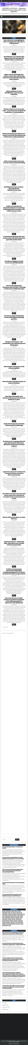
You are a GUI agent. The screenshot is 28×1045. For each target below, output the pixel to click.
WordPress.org (5, 1009)
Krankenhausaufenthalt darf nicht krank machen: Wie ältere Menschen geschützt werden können (14, 238)
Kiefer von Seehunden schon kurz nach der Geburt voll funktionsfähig (14, 162)
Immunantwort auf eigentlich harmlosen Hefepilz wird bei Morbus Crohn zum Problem (13, 858)
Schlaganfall (20, 922)
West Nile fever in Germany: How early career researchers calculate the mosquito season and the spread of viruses (13, 496)
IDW (3, 917)
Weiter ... (14, 54)
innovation (13, 917)
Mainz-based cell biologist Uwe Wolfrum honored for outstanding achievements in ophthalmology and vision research (14, 77)
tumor (22, 924)
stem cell (4, 924)
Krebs (21, 917)
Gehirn (15, 916)
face (23, 914)
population (20, 920)
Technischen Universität (11, 924)
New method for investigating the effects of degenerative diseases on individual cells (14, 41)
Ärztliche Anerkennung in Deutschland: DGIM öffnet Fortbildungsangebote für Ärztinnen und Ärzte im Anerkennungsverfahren (14, 571)
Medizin (13, 919)
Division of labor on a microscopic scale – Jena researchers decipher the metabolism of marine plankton (14, 110)
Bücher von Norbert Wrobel (8, 633)
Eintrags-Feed (5, 1004)
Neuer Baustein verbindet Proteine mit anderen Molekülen (14, 382)
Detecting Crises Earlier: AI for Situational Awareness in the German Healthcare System (14, 397)
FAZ (3, 916)
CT (11, 913)
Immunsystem (7, 917)
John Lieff (17, 917)
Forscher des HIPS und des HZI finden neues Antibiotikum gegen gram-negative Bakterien (13, 944)
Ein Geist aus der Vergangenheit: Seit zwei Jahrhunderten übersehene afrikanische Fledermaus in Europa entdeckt (14, 443)
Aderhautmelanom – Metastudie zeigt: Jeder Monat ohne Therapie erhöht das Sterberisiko (14, 543)
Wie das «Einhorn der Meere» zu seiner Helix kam (14, 518)
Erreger (9, 914)
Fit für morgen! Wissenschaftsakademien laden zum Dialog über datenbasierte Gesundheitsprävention (12, 871)
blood (12, 911)
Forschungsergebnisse (9, 916)
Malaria (9, 919)
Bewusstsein (8, 911)
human (21, 916)
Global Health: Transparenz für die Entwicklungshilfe (14, 367)
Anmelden (4, 1002)
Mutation (11, 920)
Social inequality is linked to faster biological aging (13, 883)
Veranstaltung (5, 925)
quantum (8, 922)
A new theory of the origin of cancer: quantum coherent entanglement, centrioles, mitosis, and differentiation (13, 987)
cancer (19, 911)
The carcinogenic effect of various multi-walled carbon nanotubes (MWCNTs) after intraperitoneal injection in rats (12, 959)
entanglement (5, 914)
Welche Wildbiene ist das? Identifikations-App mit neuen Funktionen (14, 92)
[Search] (26, 16)
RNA (16, 922)
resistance (12, 922)
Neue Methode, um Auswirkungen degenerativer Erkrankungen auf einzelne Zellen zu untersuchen (14, 58)
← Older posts (5, 627)
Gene (18, 916)
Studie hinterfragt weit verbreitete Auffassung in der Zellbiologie (14, 424)
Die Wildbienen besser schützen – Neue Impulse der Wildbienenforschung (14, 188)
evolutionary (19, 914)
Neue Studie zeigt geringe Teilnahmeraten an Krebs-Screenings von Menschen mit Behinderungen (14, 287)
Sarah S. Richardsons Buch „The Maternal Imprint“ (12, 847)
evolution (14, 914)
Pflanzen (15, 920)
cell (9, 913)
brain (16, 911)
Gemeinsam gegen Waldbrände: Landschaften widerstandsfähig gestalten (14, 317)
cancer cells (5, 913)
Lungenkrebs (5, 919)
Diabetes (18, 913)
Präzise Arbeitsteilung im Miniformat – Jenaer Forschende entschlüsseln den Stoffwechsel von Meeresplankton (14, 135)
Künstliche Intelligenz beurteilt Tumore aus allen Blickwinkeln (14, 262)
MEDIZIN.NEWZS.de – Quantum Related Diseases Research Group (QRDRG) (14, 9)
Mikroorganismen (6, 920)
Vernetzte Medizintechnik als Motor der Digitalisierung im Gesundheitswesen (12, 895)
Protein (4, 922)
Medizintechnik (18, 919)
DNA (21, 913)
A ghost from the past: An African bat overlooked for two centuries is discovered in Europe (14, 473)
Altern (4, 911)
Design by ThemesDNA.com (14, 1043)
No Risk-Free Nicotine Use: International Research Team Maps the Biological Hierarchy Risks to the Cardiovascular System (14, 208)
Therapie (18, 924)
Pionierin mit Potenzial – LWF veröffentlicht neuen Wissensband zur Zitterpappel (14, 343)
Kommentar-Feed (6, 1007)
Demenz (14, 913)
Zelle (9, 925)
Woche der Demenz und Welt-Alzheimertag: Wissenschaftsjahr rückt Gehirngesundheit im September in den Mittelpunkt (14, 600)
